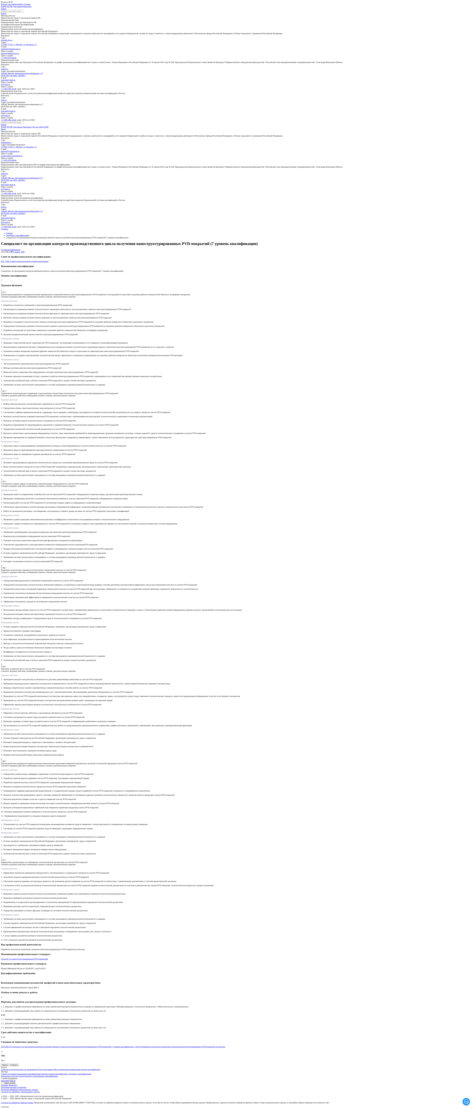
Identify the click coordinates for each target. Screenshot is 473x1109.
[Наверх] (2, 1051)
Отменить (14, 1065)
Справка (27, 4)
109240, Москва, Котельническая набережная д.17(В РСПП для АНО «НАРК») (22, 74)
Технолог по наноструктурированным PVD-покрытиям (24, 959)
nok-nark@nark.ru (8, 80)
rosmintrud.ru (6, 142)
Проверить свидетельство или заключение (19, 1069)
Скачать (19, 252)
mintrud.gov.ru (6, 40)
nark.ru (4, 100)
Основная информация (10, 250)
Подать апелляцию (45, 1069)
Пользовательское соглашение (13, 1087)
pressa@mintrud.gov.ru (10, 53)
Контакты (27, 6)
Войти (3, 13)
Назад (3, 129)
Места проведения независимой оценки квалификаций (77, 1069)
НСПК (10, 6)
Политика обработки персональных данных (19, 1090)
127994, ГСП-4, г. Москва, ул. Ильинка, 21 (19, 44)
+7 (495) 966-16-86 (8, 89)
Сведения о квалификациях (17, 235)
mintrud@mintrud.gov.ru (10, 49)
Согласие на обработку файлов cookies (17, 1103)
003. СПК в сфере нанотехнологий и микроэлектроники (25, 261)
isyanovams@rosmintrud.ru (11, 156)
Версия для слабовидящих (12, 4)
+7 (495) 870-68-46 (8, 58)
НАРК (3, 6)
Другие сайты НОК (40, 127)
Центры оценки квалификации (54, 1074)
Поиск (3, 9)
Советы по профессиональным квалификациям (21, 1074)
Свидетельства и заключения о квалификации (38, 1076)
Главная (9, 233)
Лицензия (13, 1085)
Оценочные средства (10, 1076)
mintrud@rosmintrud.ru (10, 151)
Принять (5, 1065)
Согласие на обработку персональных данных (20, 1092)
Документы (18, 6)
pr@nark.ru (5, 84)
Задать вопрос (9, 1083)
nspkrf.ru (4, 69)
